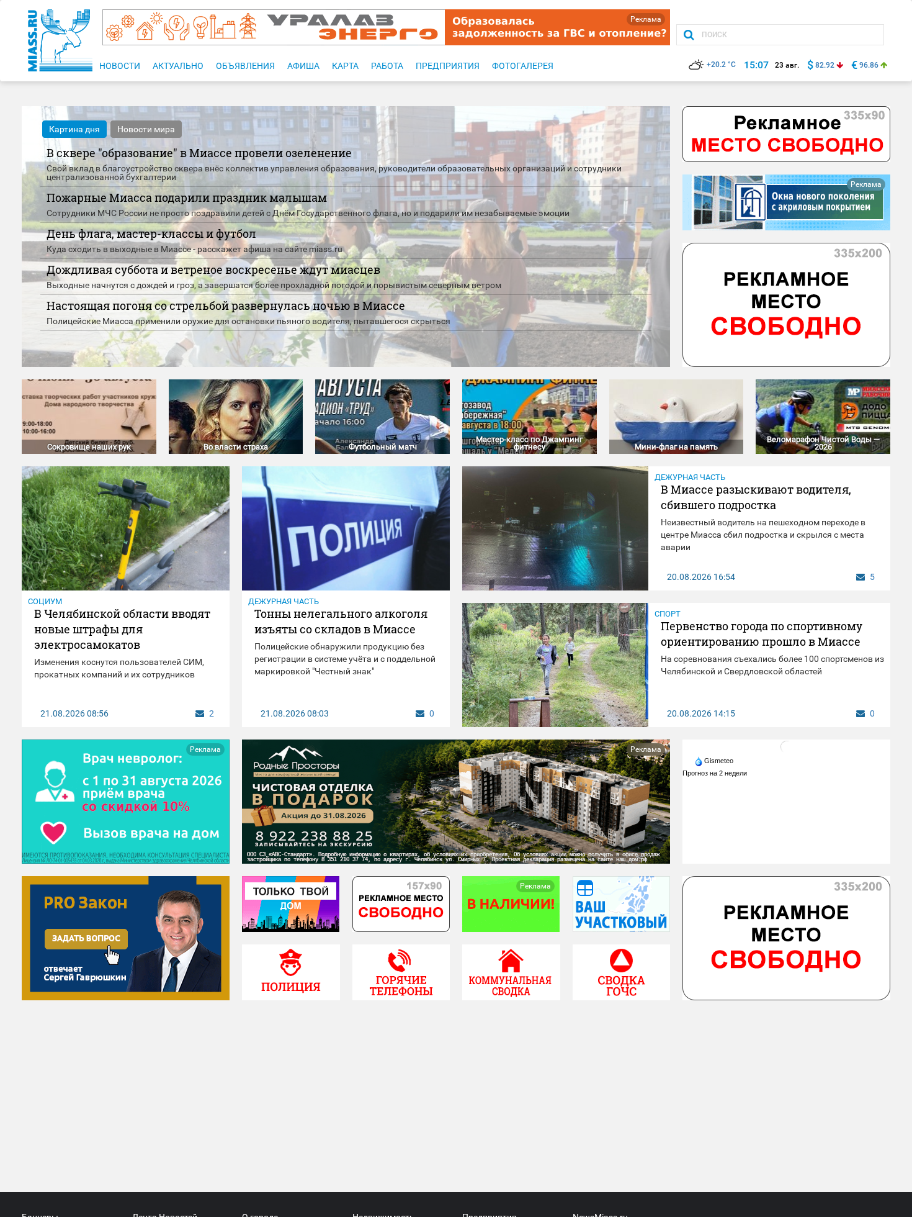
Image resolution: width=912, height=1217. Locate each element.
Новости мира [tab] (146, 129)
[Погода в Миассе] (786, 746)
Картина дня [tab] (74, 129)
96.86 (868, 65)
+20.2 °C (721, 64)
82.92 (824, 65)
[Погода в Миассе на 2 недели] (715, 773)
